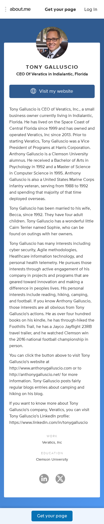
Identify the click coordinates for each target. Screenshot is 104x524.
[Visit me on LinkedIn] (44, 481)
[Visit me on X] (60, 481)
